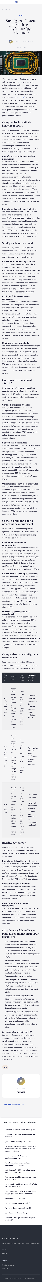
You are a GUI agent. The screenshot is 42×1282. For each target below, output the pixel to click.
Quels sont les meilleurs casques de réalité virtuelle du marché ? (21, 1185)
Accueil (4, 9)
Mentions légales (8, 1265)
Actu (10, 9)
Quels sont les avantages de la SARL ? (19, 1142)
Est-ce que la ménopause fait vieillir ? (19, 1208)
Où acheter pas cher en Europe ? (17, 1213)
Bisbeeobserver (10, 1238)
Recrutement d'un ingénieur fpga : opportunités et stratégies (17, 1164)
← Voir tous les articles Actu (13, 1104)
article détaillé (19, 97)
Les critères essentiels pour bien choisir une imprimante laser (20, 1157)
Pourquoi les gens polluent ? (15, 1198)
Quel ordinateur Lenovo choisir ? (17, 1203)
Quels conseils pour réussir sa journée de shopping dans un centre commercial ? (20, 1192)
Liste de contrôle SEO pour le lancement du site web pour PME (20, 1171)
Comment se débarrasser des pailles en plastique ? (20, 1135)
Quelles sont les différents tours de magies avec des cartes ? (21, 1178)
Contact (5, 1269)
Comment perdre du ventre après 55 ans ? (20, 1130)
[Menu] (25, 2)
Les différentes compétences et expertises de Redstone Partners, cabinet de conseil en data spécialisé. (20, 1148)
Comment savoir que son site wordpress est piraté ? (20, 1219)
